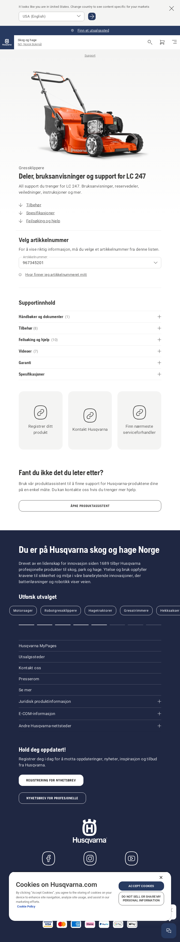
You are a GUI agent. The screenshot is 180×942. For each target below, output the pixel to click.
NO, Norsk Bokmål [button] (30, 44)
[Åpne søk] (150, 42)
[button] (26, 625)
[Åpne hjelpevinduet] (168, 930)
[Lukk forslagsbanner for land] (171, 8)
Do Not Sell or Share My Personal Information (141, 898)
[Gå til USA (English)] (92, 16)
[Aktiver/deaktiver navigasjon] (174, 42)
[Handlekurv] (162, 42)
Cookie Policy (26, 906)
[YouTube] (131, 858)
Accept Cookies (141, 886)
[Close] (161, 877)
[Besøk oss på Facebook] (48, 858)
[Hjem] (7, 42)
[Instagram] (90, 858)
